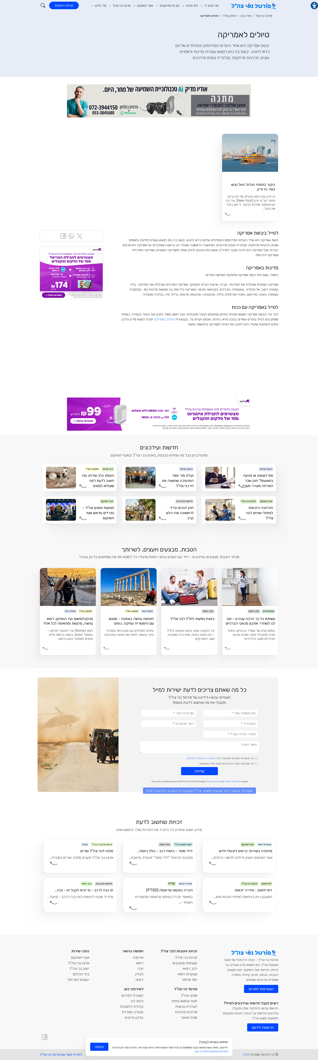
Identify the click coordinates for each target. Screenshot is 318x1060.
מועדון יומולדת (132, 1012)
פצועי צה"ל (189, 995)
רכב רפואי (189, 968)
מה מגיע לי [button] (211, 5)
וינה (140, 968)
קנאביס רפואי (187, 974)
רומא (139, 963)
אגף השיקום (80, 957)
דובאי (139, 979)
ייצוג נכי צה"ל (79, 968)
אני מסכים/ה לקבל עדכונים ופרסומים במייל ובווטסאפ (226, 763)
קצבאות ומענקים (185, 963)
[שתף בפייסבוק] (63, 236)
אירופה (138, 957)
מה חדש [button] (100, 5)
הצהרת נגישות (186, 1006)
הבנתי (99, 1047)
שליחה (199, 771)
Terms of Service (233, 781)
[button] (43, 5)
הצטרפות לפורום (261, 989)
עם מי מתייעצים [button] (169, 5)
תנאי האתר (214, 758)
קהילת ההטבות (64, 5)
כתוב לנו (137, 1001)
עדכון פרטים (134, 1017)
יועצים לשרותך (78, 979)
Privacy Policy (213, 781)
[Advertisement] (199, 360)
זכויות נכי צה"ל (186, 957)
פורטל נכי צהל (264, 15)
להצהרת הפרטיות (196, 758)
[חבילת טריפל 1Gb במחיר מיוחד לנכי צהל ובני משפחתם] (71, 273)
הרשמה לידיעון (263, 1027)
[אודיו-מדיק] (159, 100)
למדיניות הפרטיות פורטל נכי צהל (211, 1051)
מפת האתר (189, 1017)
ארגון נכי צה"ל (78, 963)
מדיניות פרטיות (186, 1012)
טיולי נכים (246, 15)
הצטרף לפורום (132, 995)
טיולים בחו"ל (229, 15)
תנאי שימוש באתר (184, 1001)
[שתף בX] (79, 236)
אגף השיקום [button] (144, 5)
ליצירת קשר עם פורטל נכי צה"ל (61, 1054)
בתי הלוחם (81, 974)
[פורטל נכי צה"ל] (253, 5)
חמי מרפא (190, 979)
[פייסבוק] (44, 1037)
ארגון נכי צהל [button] (121, 5)
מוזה (245, 1054)
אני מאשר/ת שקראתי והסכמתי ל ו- (220, 758)
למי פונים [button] (191, 5)
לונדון (139, 974)
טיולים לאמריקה (209, 15)
